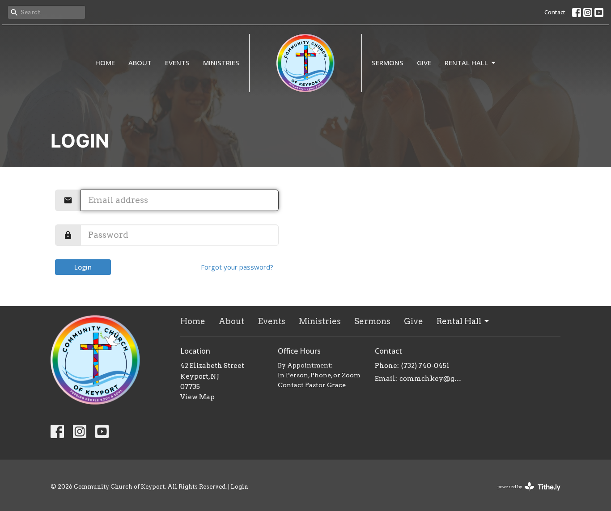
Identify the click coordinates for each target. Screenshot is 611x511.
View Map (197, 397)
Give (424, 62)
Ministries (221, 62)
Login (83, 266)
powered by (524, 494)
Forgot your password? (237, 266)
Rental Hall (466, 62)
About (140, 62)
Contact (554, 12)
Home (105, 62)
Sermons (387, 62)
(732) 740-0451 (425, 366)
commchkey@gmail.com (431, 379)
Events (177, 62)
